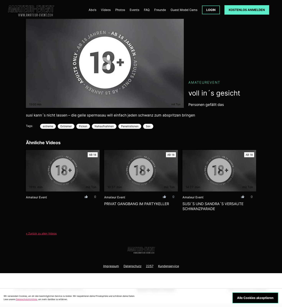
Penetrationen (130, 126)
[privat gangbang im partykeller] (141, 170)
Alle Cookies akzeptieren (255, 298)
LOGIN (211, 10)
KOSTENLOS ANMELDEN (247, 10)
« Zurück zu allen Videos (41, 233)
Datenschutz (132, 266)
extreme (48, 126)
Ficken (83, 126)
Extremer (66, 126)
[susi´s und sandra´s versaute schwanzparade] (219, 170)
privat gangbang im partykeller (136, 204)
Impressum (111, 266)
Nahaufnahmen (104, 126)
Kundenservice (168, 266)
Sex (148, 126)
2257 (149, 266)
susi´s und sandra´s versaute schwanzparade (212, 206)
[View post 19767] (63, 170)
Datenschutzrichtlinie (26, 299)
